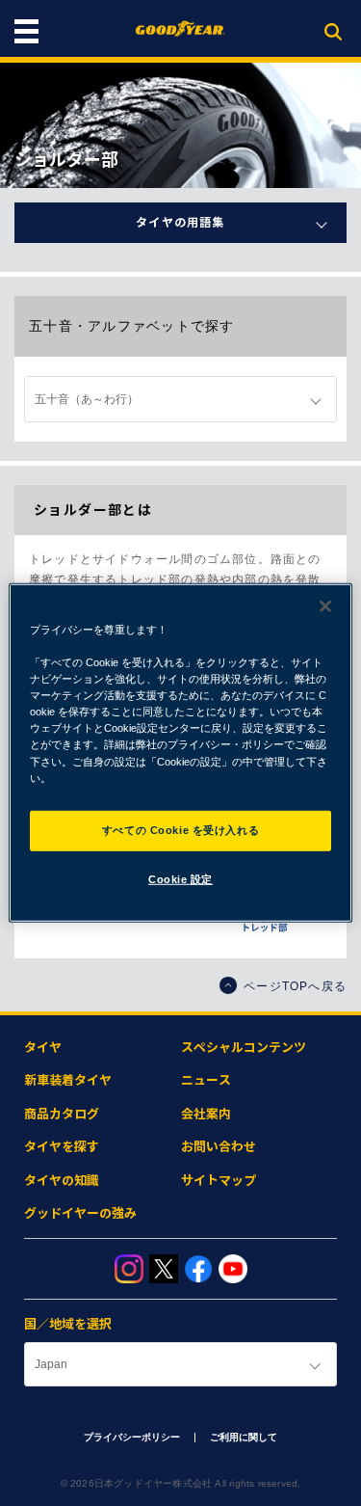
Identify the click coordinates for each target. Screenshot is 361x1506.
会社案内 (206, 1114)
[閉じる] (325, 606)
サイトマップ (218, 1180)
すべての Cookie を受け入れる (180, 829)
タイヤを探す (61, 1147)
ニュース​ (206, 1080)
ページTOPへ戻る (295, 986)
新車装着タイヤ (68, 1080)
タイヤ (43, 1047)
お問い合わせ (218, 1147)
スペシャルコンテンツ (243, 1047)
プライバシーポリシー (132, 1437)
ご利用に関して (243, 1437)
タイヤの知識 (61, 1180)
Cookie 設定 (180, 878)
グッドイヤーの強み (80, 1213)
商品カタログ (61, 1114)
